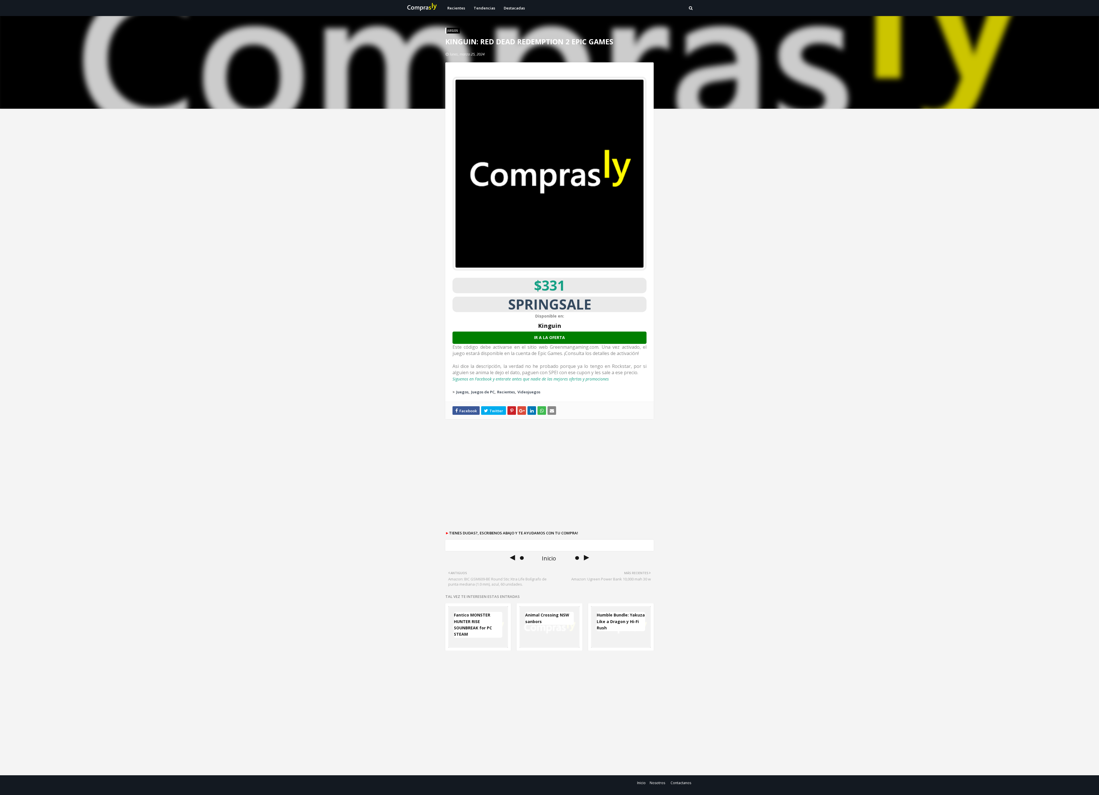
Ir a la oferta (549, 337)
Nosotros (657, 782)
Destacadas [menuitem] (514, 8)
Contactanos (681, 782)
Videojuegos (528, 391)
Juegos (462, 391)
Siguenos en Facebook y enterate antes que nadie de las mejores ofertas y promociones (530, 379)
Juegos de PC (483, 391)
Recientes (506, 391)
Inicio (641, 782)
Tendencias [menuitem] (484, 8)
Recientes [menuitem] (456, 8)
